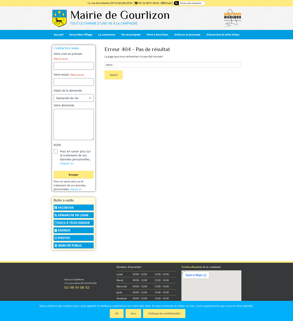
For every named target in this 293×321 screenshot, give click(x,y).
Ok (116, 313)
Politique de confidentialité (164, 313)
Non (133, 313)
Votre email (69, 74)
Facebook (65, 207)
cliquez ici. (67, 163)
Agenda (63, 230)
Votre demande (64, 105)
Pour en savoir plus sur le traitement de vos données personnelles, (75, 157)
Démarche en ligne (72, 215)
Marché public (69, 245)
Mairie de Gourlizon (120, 14)
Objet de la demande (68, 90)
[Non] (288, 311)
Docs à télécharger (73, 223)
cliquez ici (75, 189)
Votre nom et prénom (68, 56)
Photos (63, 238)
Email (168, 3)
